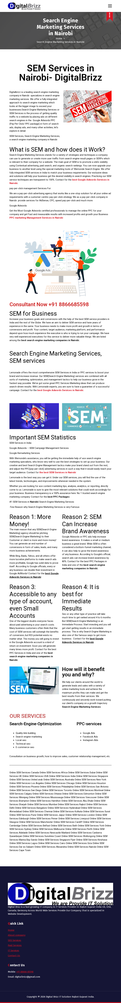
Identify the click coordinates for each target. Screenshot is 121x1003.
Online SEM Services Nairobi (81, 846)
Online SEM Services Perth (78, 829)
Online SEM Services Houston (90, 783)
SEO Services (14, 940)
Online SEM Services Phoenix (24, 786)
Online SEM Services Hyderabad (64, 807)
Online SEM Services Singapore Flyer (56, 839)
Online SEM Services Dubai (81, 772)
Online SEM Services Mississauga (46, 797)
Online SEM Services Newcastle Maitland (49, 832)
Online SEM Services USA (35, 776)
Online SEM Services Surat (96, 811)
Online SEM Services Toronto (57, 790)
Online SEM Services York (91, 825)
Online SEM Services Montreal (88, 790)
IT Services (13, 950)
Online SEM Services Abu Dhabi (77, 800)
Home (59, 38)
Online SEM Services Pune (22, 815)
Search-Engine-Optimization (35, 723)
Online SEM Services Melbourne (48, 829)
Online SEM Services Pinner (44, 818)
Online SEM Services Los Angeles (27, 783)
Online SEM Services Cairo (51, 843)
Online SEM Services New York (90, 779)
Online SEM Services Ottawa (46, 793)
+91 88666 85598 (24, 971)
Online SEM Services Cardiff (68, 822)
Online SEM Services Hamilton (45, 800)
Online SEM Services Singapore (92, 776)
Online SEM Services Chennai (37, 811)
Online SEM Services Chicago (60, 783)
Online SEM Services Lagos (23, 843)
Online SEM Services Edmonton (78, 793)
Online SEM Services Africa (53, 772)
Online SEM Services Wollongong (78, 836)
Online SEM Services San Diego (25, 790)
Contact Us (14, 955)
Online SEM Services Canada (24, 772)
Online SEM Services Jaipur (51, 815)
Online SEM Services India (62, 776)
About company (16, 935)
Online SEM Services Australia (58, 779)
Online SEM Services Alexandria (51, 846)
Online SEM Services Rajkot (72, 804)
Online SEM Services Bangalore (31, 807)
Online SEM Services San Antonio (91, 786)
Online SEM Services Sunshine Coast (42, 836)
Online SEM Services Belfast (35, 825)
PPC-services (89, 723)
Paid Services (15, 945)
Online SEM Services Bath (64, 825)
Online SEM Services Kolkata (67, 811)
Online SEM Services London (80, 815)
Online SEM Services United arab (26, 779)
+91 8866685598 (69, 304)
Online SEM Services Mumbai (42, 804)
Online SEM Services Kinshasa (91, 839)
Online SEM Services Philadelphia (57, 786)
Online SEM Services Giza (79, 843)
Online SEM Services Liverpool (73, 818)
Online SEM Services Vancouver (80, 797)
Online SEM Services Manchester (36, 822)
